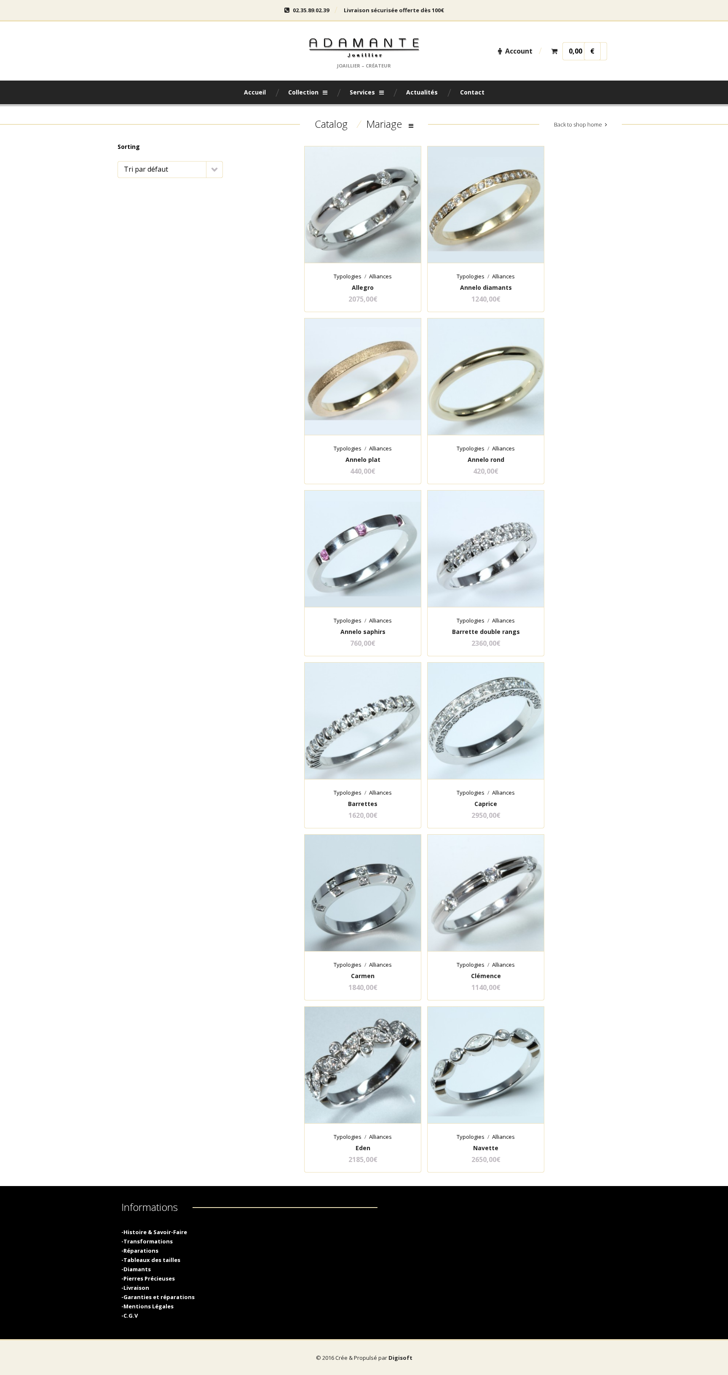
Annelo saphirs (362, 632)
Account (519, 51)
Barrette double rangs (486, 632)
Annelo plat (362, 460)
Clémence (486, 976)
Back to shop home (578, 124)
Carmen (363, 976)
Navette (485, 1148)
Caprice (485, 804)
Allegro (363, 287)
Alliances (380, 276)
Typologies (347, 276)
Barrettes (362, 804)
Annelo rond (486, 460)
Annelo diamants (486, 287)
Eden (363, 1148)
